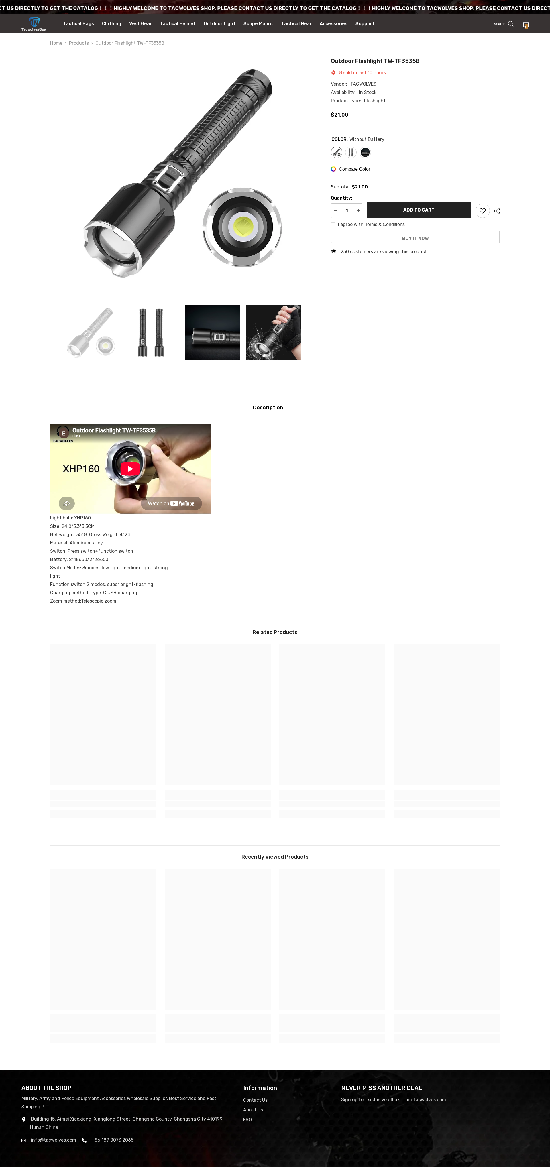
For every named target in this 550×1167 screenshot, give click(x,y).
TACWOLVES (363, 84)
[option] (182, 171)
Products (79, 43)
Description (268, 407)
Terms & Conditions (385, 224)
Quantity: (341, 198)
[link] (103, 804)
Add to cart (419, 210)
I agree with (351, 224)
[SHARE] (495, 211)
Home (56, 43)
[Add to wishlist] (483, 211)
